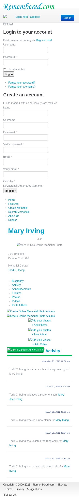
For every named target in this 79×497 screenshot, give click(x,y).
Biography (18, 280)
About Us (13, 215)
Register (10, 191)
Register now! (44, 40)
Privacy (19, 489)
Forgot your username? (21, 86)
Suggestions (34, 489)
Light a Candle (35, 349)
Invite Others (19, 305)
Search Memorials (19, 211)
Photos (16, 297)
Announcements (21, 288)
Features (13, 203)
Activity (16, 284)
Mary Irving (62, 420)
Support (12, 219)
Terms (9, 489)
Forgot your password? (21, 82)
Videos (16, 301)
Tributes (16, 292)
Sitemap (62, 484)
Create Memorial (18, 207)
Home (11, 199)
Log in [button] (68, 17)
